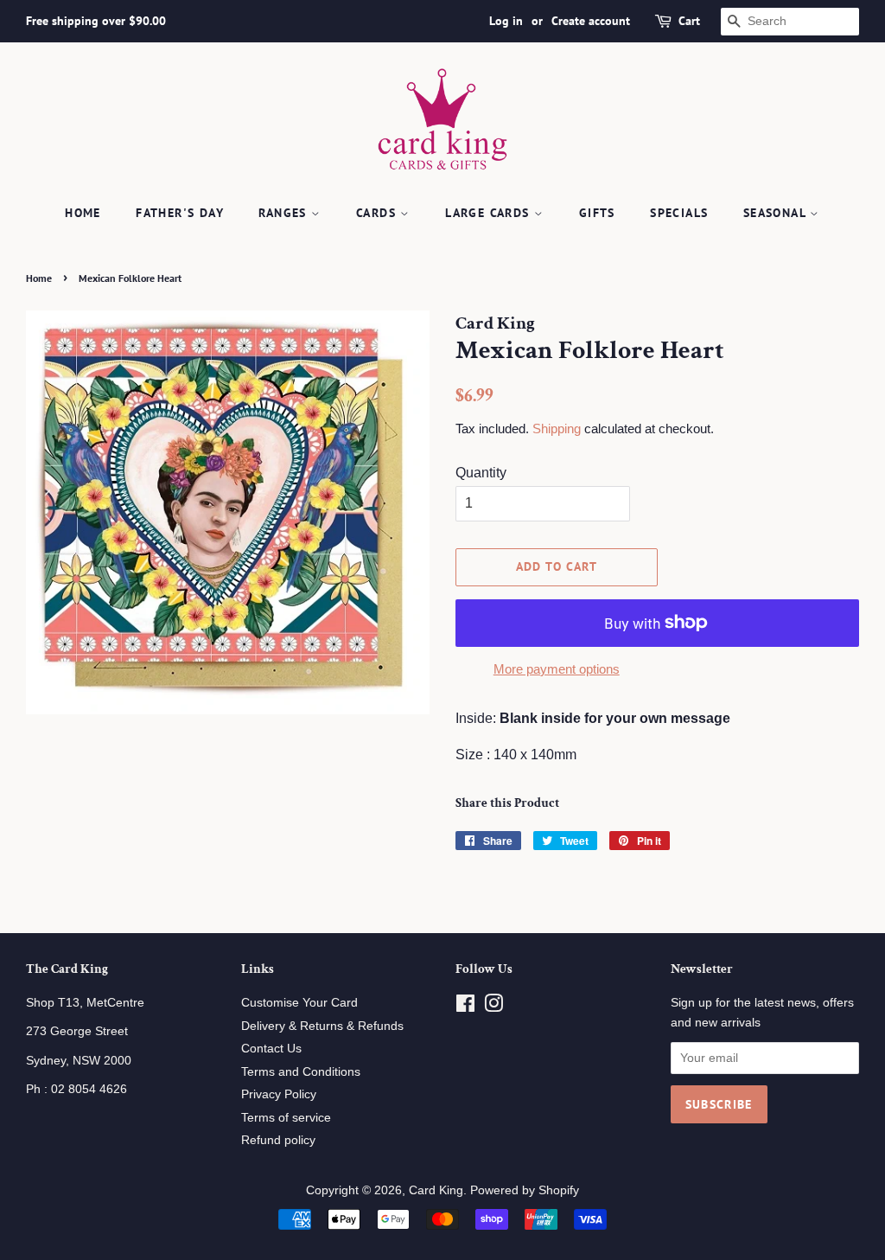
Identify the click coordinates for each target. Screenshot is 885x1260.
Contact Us (271, 1048)
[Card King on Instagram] (493, 1007)
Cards (378, 213)
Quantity (480, 472)
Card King (436, 1190)
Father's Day (180, 213)
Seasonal (777, 213)
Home (83, 213)
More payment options (556, 669)
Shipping (556, 428)
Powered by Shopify (524, 1190)
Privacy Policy (278, 1094)
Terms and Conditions (300, 1071)
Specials (679, 213)
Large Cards (489, 213)
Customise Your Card (299, 1002)
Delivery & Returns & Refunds (322, 1026)
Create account (590, 21)
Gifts (597, 213)
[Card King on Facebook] (465, 1007)
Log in (506, 21)
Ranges (284, 213)
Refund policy (278, 1140)
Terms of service (286, 1117)
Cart (689, 21)
